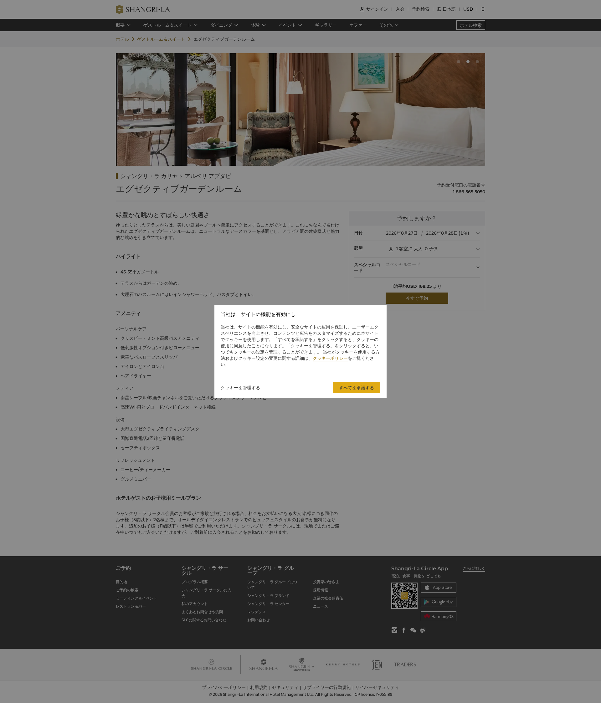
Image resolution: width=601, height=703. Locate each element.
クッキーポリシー (330, 358)
